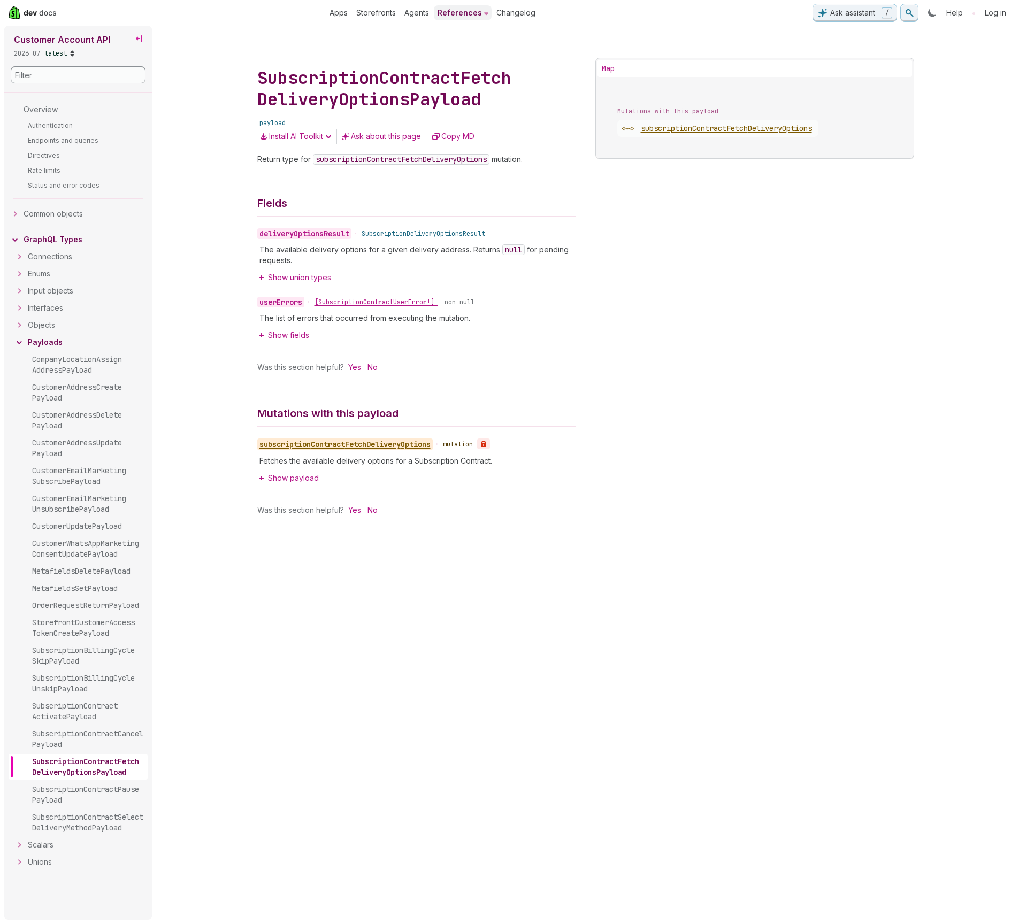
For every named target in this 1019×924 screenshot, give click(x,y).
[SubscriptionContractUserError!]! (376, 302)
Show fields (288, 335)
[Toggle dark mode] (932, 13)
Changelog (515, 12)
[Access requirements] (483, 443)
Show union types (299, 277)
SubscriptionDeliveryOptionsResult (423, 233)
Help (954, 12)
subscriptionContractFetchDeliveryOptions (726, 128)
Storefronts (376, 12)
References (460, 12)
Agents (416, 12)
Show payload (293, 477)
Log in (995, 12)
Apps (339, 12)
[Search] (909, 13)
